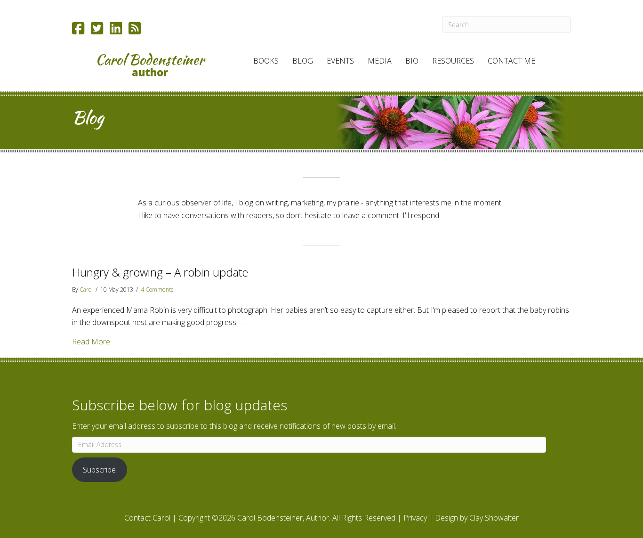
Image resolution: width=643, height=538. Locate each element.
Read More (91, 341)
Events (340, 61)
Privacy (415, 518)
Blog (302, 61)
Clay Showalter (494, 518)
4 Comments (157, 289)
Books (266, 61)
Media (380, 61)
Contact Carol (147, 518)
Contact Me (511, 61)
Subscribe (99, 470)
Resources (453, 61)
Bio (411, 61)
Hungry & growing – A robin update (160, 272)
